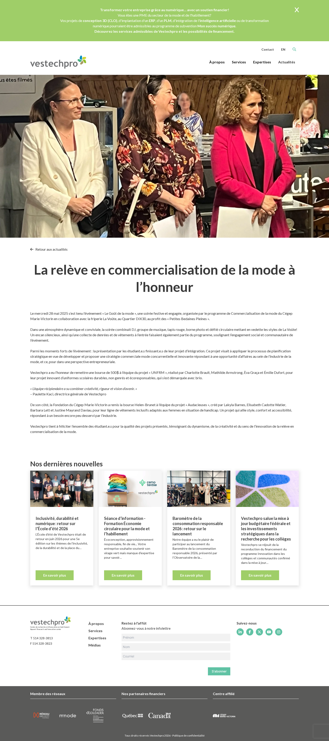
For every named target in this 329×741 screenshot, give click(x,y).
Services (95, 631)
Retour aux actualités (51, 249)
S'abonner (219, 671)
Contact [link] (267, 49)
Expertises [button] (262, 62)
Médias (94, 645)
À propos (96, 623)
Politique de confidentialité (188, 735)
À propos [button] (217, 62)
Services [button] (239, 62)
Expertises (97, 638)
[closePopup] (297, 10)
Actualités (286, 62)
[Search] (294, 49)
